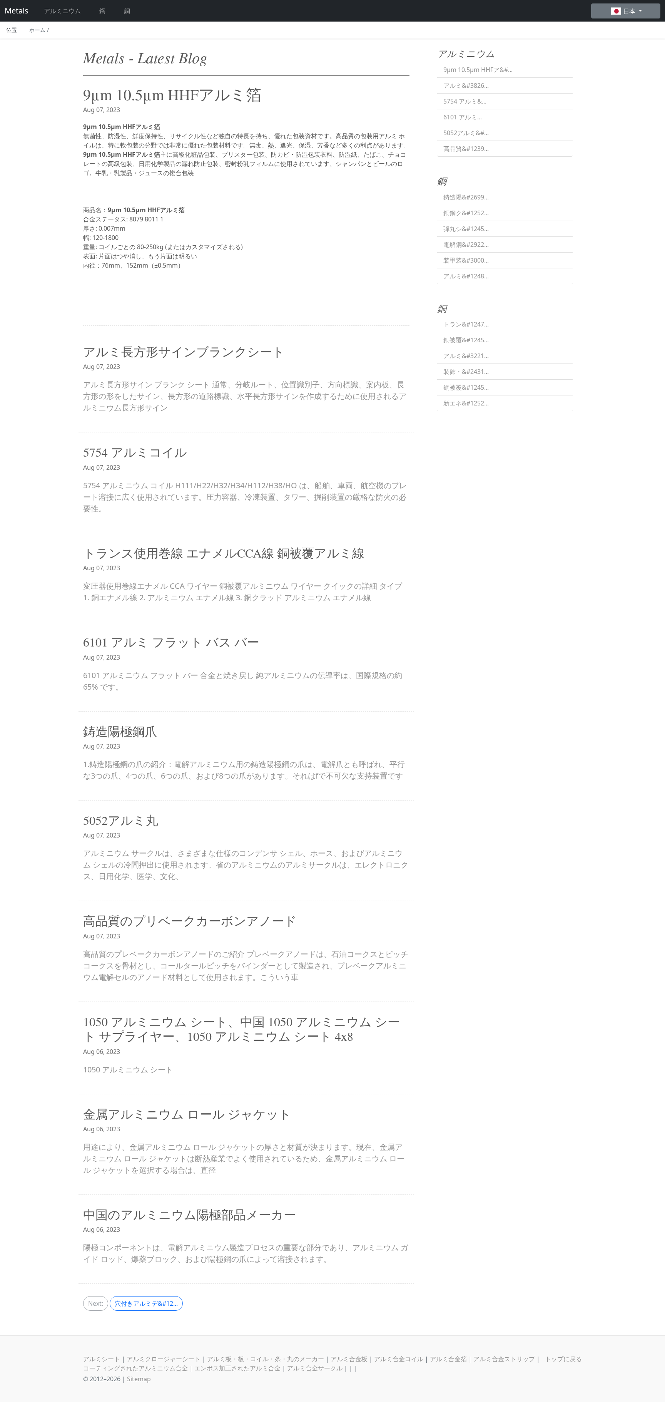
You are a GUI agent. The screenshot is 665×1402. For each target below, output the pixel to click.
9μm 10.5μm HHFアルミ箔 (172, 94)
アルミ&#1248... (466, 276)
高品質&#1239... (466, 148)
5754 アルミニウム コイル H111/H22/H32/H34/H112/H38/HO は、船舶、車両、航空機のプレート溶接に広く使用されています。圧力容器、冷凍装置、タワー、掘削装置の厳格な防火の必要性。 (245, 497)
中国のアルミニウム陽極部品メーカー (189, 1214)
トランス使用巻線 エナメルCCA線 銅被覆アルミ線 (223, 552)
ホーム (39, 30)
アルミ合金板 (349, 1359)
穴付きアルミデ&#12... (146, 1303)
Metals (16, 10)
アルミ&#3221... (466, 356)
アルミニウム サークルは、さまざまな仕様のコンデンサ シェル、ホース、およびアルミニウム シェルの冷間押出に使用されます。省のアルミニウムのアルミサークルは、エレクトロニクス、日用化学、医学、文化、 (245, 864)
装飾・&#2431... (466, 371)
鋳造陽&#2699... (466, 197)
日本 (630, 11)
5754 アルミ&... (464, 101)
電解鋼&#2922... (466, 244)
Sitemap (139, 1379)
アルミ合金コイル (398, 1359)
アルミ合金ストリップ (504, 1359)
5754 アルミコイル (135, 452)
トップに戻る (563, 1359)
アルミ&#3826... (466, 85)
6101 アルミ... (462, 117)
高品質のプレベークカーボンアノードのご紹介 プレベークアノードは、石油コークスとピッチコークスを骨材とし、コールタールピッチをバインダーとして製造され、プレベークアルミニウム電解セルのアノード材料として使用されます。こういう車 (245, 965)
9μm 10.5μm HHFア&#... (478, 69)
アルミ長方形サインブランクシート (184, 351)
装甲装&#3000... (466, 260)
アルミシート (101, 1359)
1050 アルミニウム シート (128, 1069)
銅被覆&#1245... (466, 340)
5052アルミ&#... (466, 133)
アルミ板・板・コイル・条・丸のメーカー (265, 1359)
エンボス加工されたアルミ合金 (237, 1368)
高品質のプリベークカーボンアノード (190, 920)
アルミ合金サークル (315, 1368)
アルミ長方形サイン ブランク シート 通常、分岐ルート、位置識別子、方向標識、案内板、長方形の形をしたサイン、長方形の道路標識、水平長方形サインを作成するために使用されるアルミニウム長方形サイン (244, 396)
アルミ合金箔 (448, 1359)
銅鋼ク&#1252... (466, 213)
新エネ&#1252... (466, 403)
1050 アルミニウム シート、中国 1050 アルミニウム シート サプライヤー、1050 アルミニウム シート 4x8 (241, 1028)
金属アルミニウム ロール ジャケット (187, 1114)
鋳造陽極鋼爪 (120, 731)
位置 (11, 30)
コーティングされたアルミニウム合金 (135, 1368)
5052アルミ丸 (120, 820)
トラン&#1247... (466, 324)
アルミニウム (62, 11)
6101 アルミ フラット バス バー (171, 641)
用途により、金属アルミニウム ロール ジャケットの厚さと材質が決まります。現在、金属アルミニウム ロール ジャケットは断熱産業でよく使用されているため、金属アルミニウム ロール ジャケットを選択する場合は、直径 (243, 1158)
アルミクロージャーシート (164, 1359)
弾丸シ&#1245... (466, 228)
